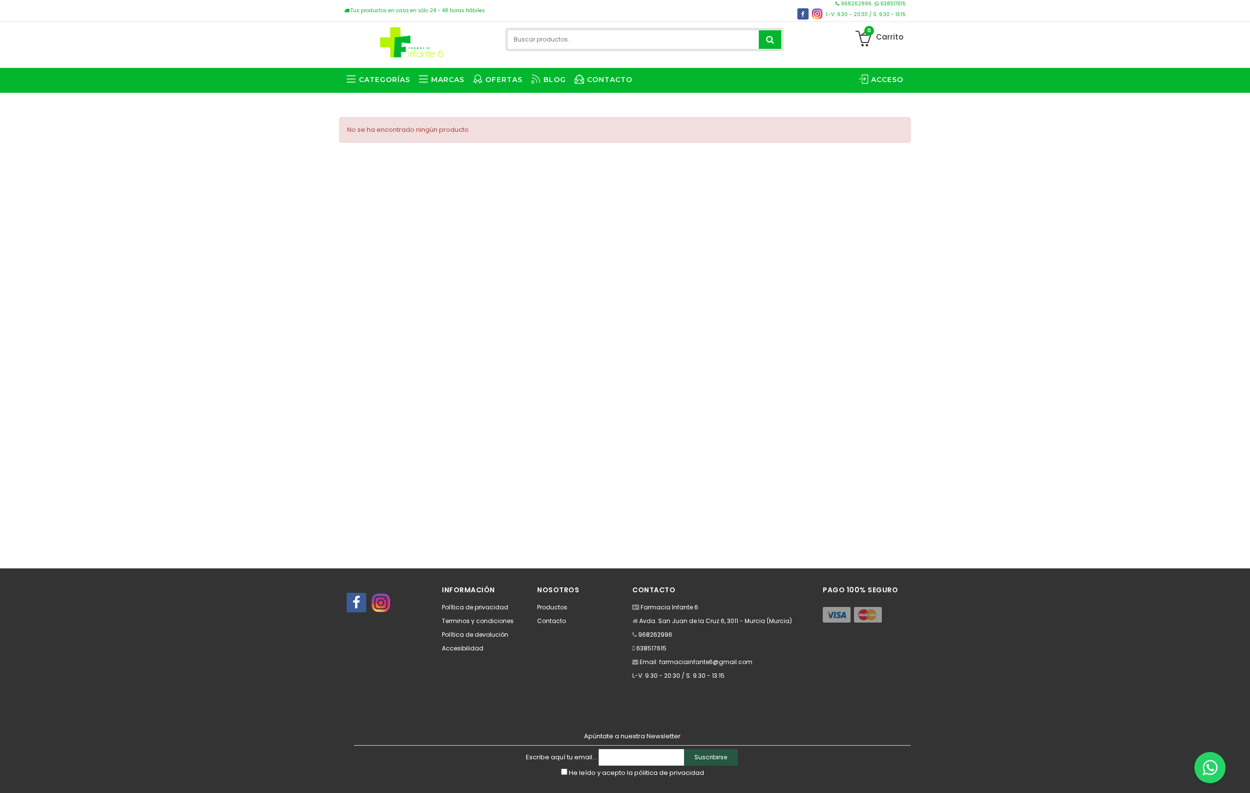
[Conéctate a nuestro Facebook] (803, 14)
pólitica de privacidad (669, 772)
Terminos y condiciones (478, 621)
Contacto (551, 621)
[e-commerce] (411, 40)
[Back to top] (1240, 775)
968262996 (856, 3)
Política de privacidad (475, 607)
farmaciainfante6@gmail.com (705, 662)
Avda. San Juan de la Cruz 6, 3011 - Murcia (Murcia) (715, 621)
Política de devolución (475, 634)
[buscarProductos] (770, 39)
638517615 (892, 3)
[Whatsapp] (1210, 767)
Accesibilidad (462, 648)
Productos (552, 607)
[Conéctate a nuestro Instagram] (817, 14)
